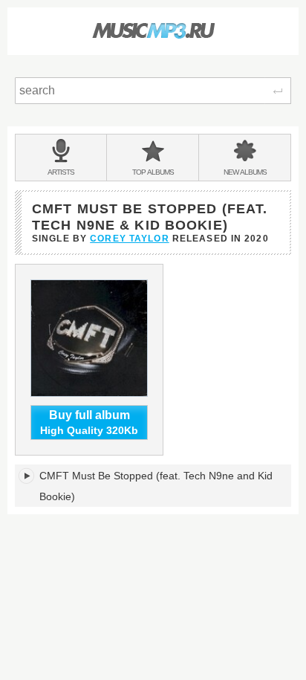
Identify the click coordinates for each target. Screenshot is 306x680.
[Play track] (27, 475)
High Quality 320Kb (89, 422)
